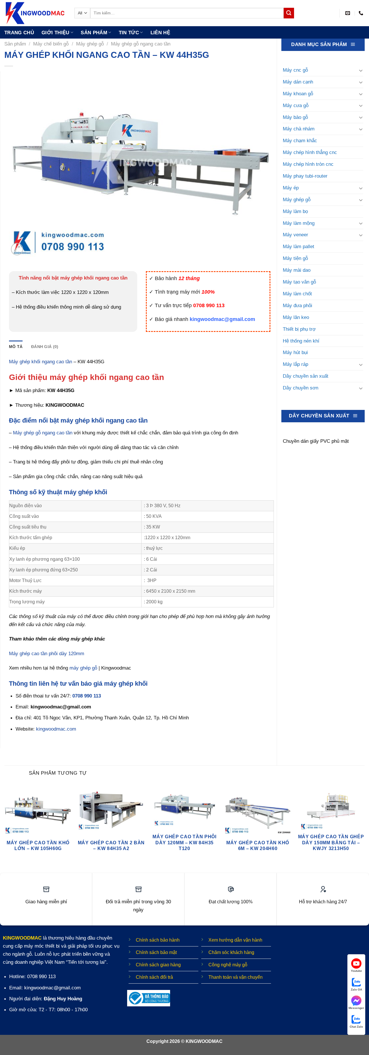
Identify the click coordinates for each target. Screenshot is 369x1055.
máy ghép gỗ (83, 668)
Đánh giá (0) (44, 346)
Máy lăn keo (296, 317)
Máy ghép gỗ (90, 44)
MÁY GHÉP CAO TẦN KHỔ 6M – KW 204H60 (257, 845)
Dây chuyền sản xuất (305, 376)
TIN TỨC (129, 32)
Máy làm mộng (299, 223)
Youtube (356, 970)
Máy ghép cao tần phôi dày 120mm (46, 653)
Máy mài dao (296, 270)
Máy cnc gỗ (295, 70)
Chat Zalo (356, 1026)
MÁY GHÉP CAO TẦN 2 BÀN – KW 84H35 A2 (111, 845)
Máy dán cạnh (298, 82)
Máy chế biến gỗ (51, 44)
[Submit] (289, 13)
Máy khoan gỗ (298, 93)
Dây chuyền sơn (300, 388)
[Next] (364, 825)
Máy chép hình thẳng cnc (310, 152)
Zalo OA (356, 989)
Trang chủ (19, 32)
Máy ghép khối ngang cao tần (40, 361)
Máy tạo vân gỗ (299, 282)
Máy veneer (295, 234)
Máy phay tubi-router (305, 176)
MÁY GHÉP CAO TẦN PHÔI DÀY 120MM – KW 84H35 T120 (184, 842)
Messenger (356, 1008)
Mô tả (15, 346)
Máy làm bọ (295, 211)
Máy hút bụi (295, 352)
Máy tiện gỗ (295, 258)
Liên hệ (160, 32)
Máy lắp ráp (295, 364)
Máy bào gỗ (295, 117)
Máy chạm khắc (300, 140)
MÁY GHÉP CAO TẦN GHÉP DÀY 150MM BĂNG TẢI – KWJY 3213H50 (331, 842)
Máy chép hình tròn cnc (308, 164)
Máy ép (291, 188)
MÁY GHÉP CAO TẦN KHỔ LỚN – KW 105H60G (38, 845)
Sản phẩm (94, 32)
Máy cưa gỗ (295, 105)
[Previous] (4, 825)
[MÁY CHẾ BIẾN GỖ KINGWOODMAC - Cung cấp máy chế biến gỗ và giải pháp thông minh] (35, 13)
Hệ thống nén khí (301, 341)
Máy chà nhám (299, 129)
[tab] (15, 347)
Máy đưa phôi (297, 305)
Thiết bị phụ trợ (299, 329)
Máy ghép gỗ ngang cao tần (140, 44)
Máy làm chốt (297, 293)
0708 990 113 (86, 696)
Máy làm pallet (298, 246)
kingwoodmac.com (56, 729)
